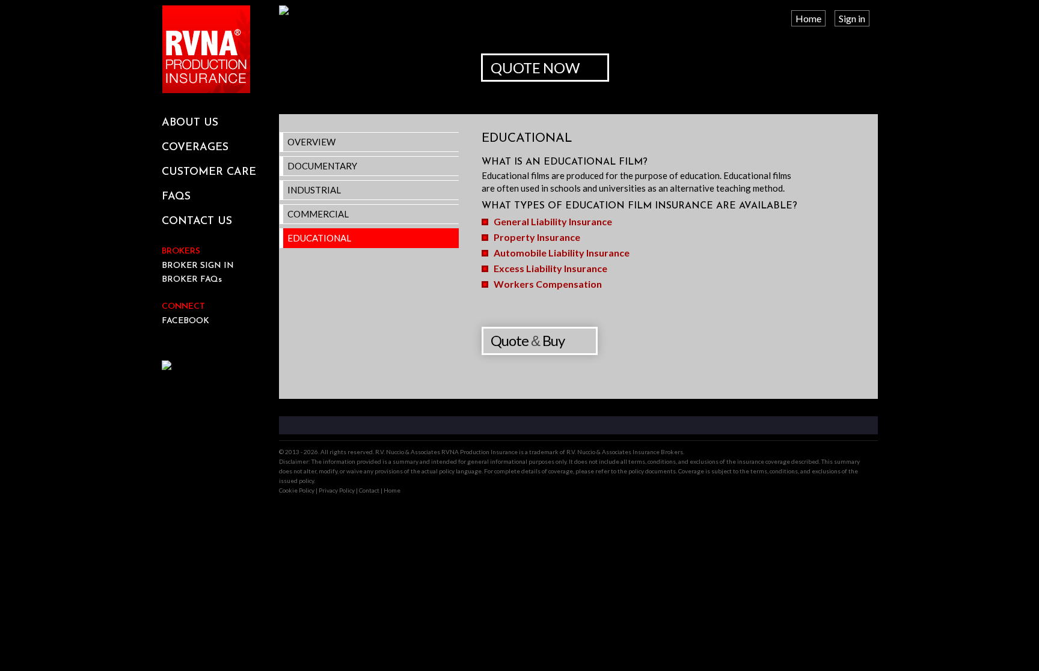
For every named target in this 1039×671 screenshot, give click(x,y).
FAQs (176, 197)
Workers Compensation (548, 284)
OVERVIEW (311, 141)
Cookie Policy (296, 490)
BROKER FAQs (192, 279)
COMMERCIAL (318, 213)
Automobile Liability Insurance (562, 252)
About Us (190, 123)
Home (808, 18)
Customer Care (209, 172)
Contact (369, 490)
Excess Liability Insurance (550, 268)
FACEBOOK (185, 321)
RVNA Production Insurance (206, 49)
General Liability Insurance (553, 221)
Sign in (852, 18)
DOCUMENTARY (322, 165)
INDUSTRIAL (314, 189)
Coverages (195, 147)
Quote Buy (528, 340)
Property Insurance (537, 237)
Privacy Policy (337, 490)
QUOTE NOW (535, 67)
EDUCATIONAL (319, 237)
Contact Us (197, 221)
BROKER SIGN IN (198, 265)
